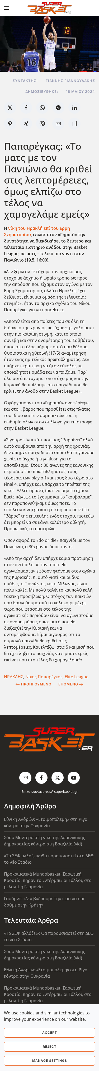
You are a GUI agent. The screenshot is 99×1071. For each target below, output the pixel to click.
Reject (49, 1047)
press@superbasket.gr (60, 791)
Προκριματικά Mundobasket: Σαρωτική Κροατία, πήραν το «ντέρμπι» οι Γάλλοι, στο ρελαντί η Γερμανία (48, 880)
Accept (49, 1033)
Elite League (76, 677)
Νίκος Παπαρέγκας (44, 677)
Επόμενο (68, 684)
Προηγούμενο (36, 684)
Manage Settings (49, 1061)
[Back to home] (49, 8)
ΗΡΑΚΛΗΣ (13, 677)
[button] (6, 8)
